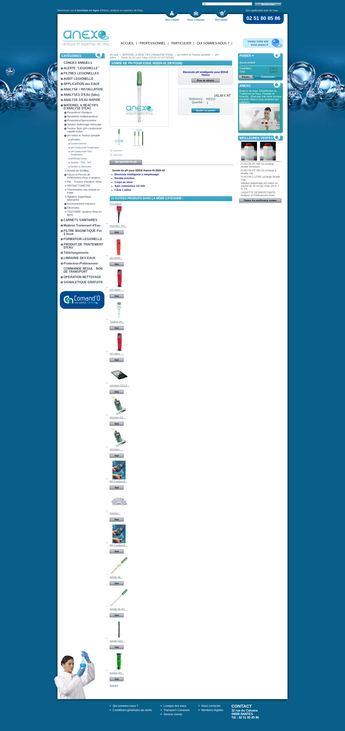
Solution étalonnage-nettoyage (84, 124)
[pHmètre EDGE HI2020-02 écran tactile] (119, 382)
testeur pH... (117, 672)
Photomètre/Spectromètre (81, 120)
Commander (268, 77)
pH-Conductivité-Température (85, 147)
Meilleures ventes (256, 138)
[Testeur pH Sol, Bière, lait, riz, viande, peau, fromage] (119, 319)
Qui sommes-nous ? (213, 43)
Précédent (115, 204)
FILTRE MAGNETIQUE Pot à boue (83, 232)
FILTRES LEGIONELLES (81, 73)
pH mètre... (116, 257)
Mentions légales (212, 710)
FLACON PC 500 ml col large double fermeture (257, 165)
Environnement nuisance (81, 203)
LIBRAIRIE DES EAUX (80, 258)
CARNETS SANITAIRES (80, 220)
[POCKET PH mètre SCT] (119, 223)
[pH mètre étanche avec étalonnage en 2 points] (119, 255)
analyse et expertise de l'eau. (126, 10)
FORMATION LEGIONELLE (83, 239)
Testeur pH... (117, 321)
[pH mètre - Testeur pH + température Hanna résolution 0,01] (119, 350)
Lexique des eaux (175, 706)
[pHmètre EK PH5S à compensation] (119, 414)
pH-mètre (75, 139)
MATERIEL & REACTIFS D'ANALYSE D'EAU (81, 106)
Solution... (115, 513)
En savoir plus (126, 162)
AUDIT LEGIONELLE (78, 78)
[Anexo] (86, 36)
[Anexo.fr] (263, 43)
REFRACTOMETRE (78, 185)
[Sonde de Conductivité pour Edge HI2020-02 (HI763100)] (119, 574)
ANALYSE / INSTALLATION (83, 89)
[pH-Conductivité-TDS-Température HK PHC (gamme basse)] (119, 478)
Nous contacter (211, 706)
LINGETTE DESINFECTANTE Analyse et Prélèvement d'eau (258, 194)
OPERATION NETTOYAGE (82, 277)
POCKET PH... (118, 226)
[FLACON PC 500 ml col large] (249, 159)
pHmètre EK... (118, 417)
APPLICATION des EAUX (82, 84)
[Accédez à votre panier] (222, 16)
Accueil (127, 43)
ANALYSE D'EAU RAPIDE (82, 100)
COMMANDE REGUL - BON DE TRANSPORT (83, 270)
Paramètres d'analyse (79, 112)
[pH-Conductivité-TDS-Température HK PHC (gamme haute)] (119, 542)
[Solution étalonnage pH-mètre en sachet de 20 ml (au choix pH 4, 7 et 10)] (119, 510)
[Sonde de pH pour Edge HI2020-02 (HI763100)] (119, 145)
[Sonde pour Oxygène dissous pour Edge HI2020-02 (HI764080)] (119, 638)
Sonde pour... (117, 640)
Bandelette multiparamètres (82, 116)
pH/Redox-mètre (79, 158)
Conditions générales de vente (132, 710)
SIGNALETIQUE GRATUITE (83, 282)
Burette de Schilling (78, 170)
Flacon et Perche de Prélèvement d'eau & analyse (83, 176)
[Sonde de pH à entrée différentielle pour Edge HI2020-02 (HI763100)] (119, 606)
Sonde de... (116, 577)
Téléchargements (76, 252)
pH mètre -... (117, 353)
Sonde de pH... (118, 609)
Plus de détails (205, 80)
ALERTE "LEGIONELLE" (81, 68)
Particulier (181, 43)
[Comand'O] (82, 300)
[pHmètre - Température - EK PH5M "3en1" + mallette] (119, 446)
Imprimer (117, 150)
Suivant (114, 685)
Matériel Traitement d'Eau (82, 225)
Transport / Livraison (177, 710)
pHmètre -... (116, 449)
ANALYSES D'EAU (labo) (81, 94)
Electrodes (73, 207)
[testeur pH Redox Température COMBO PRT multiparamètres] (119, 670)
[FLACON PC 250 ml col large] (268, 159)
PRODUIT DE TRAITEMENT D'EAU (83, 246)
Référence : (196, 99)
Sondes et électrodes (81, 166)
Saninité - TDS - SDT (81, 162)
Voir (117, 232)
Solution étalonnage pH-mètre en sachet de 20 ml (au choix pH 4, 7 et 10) (260, 186)
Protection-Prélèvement (81, 263)
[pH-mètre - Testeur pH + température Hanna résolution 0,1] (119, 287)
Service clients (173, 714)
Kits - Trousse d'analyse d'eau (84, 181)
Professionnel (153, 43)
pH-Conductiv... (118, 481)
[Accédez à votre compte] (172, 16)
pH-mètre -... (117, 289)
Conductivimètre (79, 143)
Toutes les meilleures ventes (260, 200)
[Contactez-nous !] (196, 16)
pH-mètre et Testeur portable (83, 135)
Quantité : (198, 102)
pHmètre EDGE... (120, 385)
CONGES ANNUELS (78, 63)
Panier (245, 55)
